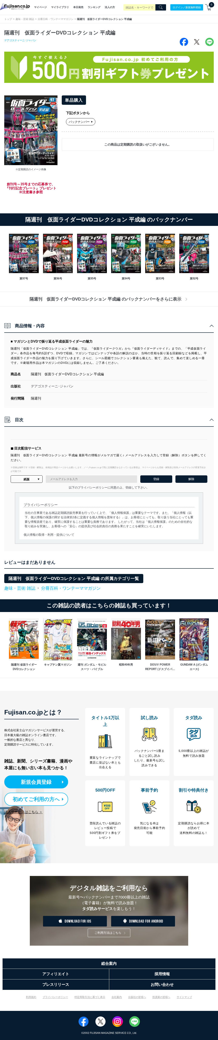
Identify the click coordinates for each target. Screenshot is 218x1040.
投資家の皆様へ (161, 997)
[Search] (160, 7)
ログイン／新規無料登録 (187, 7)
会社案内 (117, 997)
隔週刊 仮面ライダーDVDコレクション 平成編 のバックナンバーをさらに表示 (105, 299)
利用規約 (31, 997)
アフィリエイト (55, 974)
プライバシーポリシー (55, 997)
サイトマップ (184, 997)
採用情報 (162, 974)
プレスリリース (55, 984)
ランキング (94, 7)
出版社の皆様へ (137, 997)
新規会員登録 (36, 782)
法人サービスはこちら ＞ (23, 812)
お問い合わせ (162, 984)
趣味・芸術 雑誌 (25, 19)
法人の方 (110, 7)
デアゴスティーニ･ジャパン (20, 40)
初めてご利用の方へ (36, 799)
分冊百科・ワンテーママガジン (55, 19)
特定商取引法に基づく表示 (90, 997)
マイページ (40, 7)
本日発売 (78, 7)
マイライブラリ (60, 7)
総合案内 (109, 963)
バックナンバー (79, 121)
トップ (8, 19)
